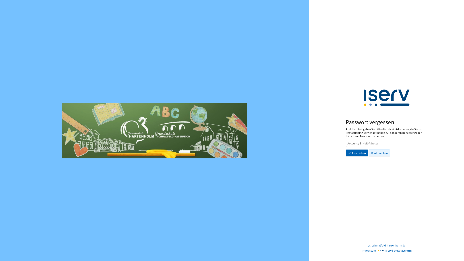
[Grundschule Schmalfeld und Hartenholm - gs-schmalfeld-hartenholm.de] (154, 130)
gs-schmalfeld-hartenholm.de (386, 245)
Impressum (369, 250)
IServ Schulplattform (398, 250)
